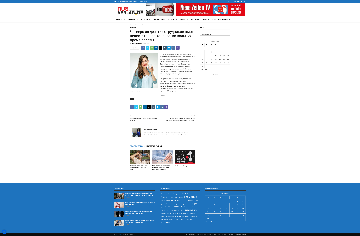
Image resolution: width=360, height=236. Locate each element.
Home (131, 25)
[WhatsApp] (152, 48)
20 (216, 59)
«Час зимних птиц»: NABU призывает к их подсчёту (143, 119)
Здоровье (171, 19)
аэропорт (168, 207)
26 (211, 63)
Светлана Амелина (137, 43)
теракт (166, 219)
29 (224, 63)
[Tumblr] (165, 48)
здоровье (174, 210)
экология (190, 219)
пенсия (162, 216)
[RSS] (241, 1)
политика (170, 216)
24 (202, 63)
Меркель (171, 200)
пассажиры (192, 213)
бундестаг (186, 207)
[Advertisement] (215, 87)
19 (211, 59)
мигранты (170, 213)
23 (228, 59)
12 (211, 55)
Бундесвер (173, 197)
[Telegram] (169, 48)
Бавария (176, 194)
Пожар (185, 200)
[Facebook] (231, 1)
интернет (180, 210)
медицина (163, 213)
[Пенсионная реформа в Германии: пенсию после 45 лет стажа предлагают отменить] (119, 196)
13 (216, 55)
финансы (176, 219)
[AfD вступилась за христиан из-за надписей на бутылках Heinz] (119, 205)
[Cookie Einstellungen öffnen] (4, 233)
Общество (144, 19)
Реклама (230, 234)
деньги (163, 210)
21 (220, 59)
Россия (190, 201)
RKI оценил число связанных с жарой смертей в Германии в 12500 (139, 167)
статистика (193, 216)
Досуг (205, 19)
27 (216, 63)
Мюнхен (179, 201)
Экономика (132, 19)
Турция (162, 204)
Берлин (164, 197)
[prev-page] (131, 173)
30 (228, 63)
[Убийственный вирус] (185, 157)
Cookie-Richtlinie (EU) (240, 234)
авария (194, 204)
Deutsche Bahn (166, 194)
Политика (119, 19)
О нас (186, 234)
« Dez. (201, 69)
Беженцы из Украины (220, 19)
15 (224, 55)
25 (206, 63)
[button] (229, 1)
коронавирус (191, 210)
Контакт (224, 234)
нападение (178, 213)
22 (224, 59)
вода (136, 99)
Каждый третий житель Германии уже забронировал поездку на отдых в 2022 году (180, 119)
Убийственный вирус (181, 166)
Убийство (168, 204)
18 (206, 59)
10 (202, 55)
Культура (183, 19)
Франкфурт (195, 19)
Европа (163, 201)
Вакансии (192, 234)
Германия (190, 197)
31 (202, 66)
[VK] (173, 48)
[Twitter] (244, 1)
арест (162, 207)
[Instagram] (235, 1)
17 (202, 59)
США (196, 201)
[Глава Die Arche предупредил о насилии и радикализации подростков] (119, 214)
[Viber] (178, 48)
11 (206, 55)
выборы (192, 207)
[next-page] (134, 173)
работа (187, 216)
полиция (179, 216)
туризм (170, 219)
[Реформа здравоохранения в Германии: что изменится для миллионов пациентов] (162, 157)
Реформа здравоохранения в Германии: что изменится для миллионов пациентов (161, 167)
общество (185, 213)
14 (220, 55)
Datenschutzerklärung (210, 234)
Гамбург (180, 197)
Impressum (199, 234)
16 (228, 55)
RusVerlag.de (119, 234)
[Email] (160, 48)
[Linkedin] (238, 1)
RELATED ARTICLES (137, 146)
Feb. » (206, 69)
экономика (165, 223)
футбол (182, 219)
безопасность (178, 207)
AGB (219, 234)
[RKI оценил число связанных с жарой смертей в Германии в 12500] (140, 157)
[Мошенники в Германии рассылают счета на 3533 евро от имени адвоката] (119, 223)
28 (220, 63)
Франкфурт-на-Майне (184, 204)
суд (162, 219)
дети (168, 210)
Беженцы (185, 194)
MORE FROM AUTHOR (154, 146)
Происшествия (158, 19)
